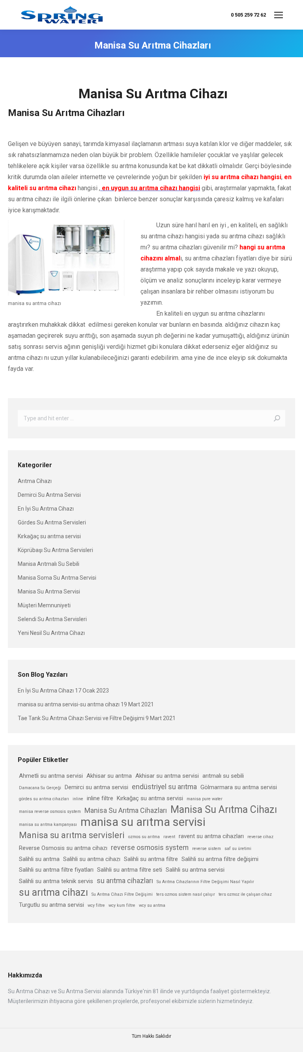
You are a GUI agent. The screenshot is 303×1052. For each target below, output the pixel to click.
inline (78, 798)
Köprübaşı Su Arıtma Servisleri (55, 550)
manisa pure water (205, 798)
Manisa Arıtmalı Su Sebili (48, 564)
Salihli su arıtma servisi (195, 869)
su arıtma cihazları (125, 880)
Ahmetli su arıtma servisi (51, 775)
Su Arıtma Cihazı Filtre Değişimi (122, 894)
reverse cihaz (260, 836)
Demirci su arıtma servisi (96, 787)
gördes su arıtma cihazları (44, 798)
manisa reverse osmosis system (50, 811)
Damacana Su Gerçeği (40, 787)
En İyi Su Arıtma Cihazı (46, 508)
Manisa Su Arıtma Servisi (49, 591)
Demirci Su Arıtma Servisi (49, 495)
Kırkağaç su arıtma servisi (49, 536)
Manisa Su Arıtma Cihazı (223, 809)
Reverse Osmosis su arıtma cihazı (63, 848)
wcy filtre (96, 905)
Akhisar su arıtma (109, 775)
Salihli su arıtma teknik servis (56, 881)
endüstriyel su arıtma (164, 786)
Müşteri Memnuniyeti (44, 605)
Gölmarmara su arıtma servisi (238, 787)
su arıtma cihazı (53, 892)
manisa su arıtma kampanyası (48, 824)
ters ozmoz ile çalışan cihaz (245, 894)
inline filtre (100, 798)
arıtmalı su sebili (223, 775)
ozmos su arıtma (144, 836)
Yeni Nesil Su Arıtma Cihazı (51, 633)
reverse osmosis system (150, 847)
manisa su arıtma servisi (143, 822)
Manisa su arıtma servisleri (72, 835)
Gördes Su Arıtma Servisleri (52, 522)
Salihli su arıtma (39, 859)
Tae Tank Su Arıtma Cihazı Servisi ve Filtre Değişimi (81, 718)
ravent (169, 836)
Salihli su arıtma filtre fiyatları (56, 869)
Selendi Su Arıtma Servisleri (52, 619)
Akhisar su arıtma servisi (167, 775)
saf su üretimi (237, 848)
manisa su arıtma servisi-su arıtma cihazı (69, 704)
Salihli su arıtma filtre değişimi (219, 859)
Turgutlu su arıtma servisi (51, 904)
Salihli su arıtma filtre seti (129, 869)
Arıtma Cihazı (35, 481)
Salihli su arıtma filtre (151, 859)
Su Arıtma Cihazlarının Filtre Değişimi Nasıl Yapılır (205, 881)
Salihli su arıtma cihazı (91, 859)
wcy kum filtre (121, 905)
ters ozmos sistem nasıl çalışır (185, 894)
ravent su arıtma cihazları (211, 836)
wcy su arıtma (152, 905)
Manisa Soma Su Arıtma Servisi (57, 578)
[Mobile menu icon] (278, 15)
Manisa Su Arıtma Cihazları (125, 810)
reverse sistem (206, 848)
